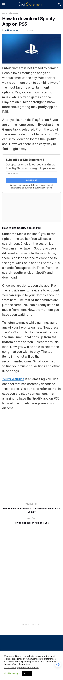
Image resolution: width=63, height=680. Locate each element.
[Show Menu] (3, 4)
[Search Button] (59, 4)
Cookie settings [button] (12, 673)
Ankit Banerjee (11, 30)
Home (4, 13)
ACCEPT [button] (27, 673)
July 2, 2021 (28, 30)
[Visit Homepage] (31, 4)
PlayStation (13, 13)
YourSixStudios (13, 379)
